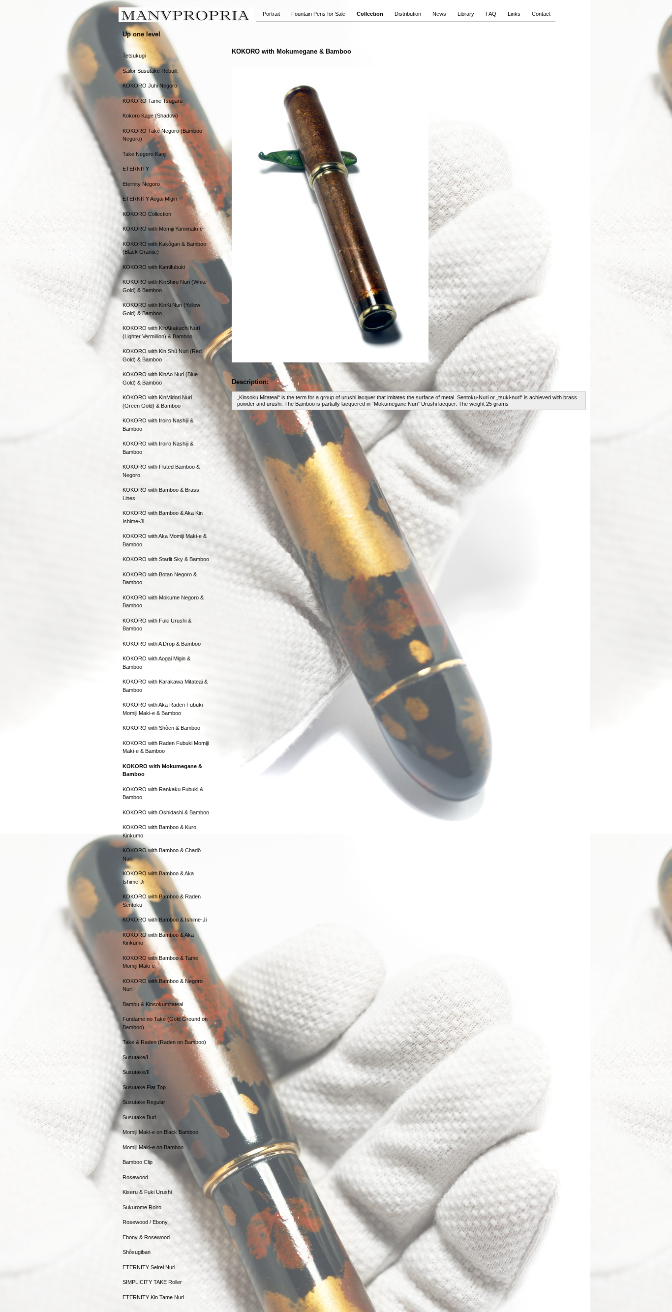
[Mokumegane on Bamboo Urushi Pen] (330, 360)
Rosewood (135, 1177)
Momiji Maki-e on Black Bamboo (160, 1132)
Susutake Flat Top (144, 1087)
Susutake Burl (139, 1117)
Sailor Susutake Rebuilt (150, 71)
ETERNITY (135, 169)
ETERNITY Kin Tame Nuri (153, 1297)
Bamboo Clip (137, 1162)
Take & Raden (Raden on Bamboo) (164, 1042)
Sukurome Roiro (141, 1207)
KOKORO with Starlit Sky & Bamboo (165, 559)
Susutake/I (135, 1057)
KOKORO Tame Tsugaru (152, 101)
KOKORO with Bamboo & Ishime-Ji (164, 920)
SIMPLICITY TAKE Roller (152, 1282)
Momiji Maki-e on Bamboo (152, 1147)
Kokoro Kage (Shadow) (150, 116)
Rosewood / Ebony (145, 1222)
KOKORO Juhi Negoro (149, 86)
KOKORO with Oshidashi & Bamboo (165, 812)
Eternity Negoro (141, 184)
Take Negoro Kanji (144, 154)
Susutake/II (136, 1072)
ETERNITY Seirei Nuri (148, 1267)
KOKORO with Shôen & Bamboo (161, 728)
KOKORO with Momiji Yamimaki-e (162, 229)
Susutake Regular (143, 1102)
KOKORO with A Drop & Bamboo (161, 644)
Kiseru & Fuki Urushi (147, 1192)
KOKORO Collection (146, 214)
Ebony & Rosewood (146, 1237)
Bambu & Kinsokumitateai (152, 1004)
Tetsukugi (134, 56)
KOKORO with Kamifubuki (153, 267)
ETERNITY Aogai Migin (149, 199)
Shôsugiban (136, 1252)
